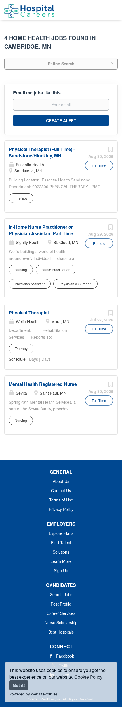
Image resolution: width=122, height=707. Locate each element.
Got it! (19, 685)
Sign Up (61, 570)
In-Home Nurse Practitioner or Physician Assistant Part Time (41, 230)
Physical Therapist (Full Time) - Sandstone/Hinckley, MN (42, 152)
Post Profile (61, 604)
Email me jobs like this (37, 93)
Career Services (61, 613)
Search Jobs (61, 594)
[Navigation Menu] (112, 10)
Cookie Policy (88, 677)
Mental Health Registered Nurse (43, 384)
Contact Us (61, 490)
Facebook (65, 656)
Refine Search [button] (61, 63)
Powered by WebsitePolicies (33, 694)
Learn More (61, 561)
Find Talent (61, 542)
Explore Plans (61, 533)
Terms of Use (61, 500)
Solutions (61, 552)
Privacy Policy (61, 509)
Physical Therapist (29, 312)
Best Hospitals (61, 632)
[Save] (110, 150)
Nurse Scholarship (61, 622)
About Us (61, 481)
